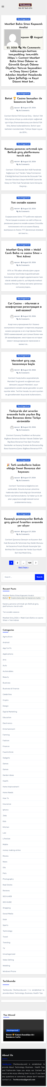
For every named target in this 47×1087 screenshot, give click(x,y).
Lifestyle (6, 839)
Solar (5, 919)
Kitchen (6, 827)
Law (4, 833)
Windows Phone (9, 971)
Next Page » (23, 567)
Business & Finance (11, 689)
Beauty (6, 677)
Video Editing (8, 960)
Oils (4, 868)
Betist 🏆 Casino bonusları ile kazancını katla (22, 598)
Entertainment (9, 729)
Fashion (6, 741)
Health (5, 781)
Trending (6, 943)
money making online (12, 850)
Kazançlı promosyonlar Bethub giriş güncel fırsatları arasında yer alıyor (23, 522)
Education (7, 717)
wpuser (25, 37)
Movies (5, 856)
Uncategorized (23, 19)
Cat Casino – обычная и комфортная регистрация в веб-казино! (23, 307)
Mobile (5, 844)
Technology (7, 931)
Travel (5, 937)
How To (6, 798)
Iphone (5, 810)
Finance (6, 746)
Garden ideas (8, 775)
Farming (6, 735)
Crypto (5, 700)
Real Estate (7, 885)
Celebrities (7, 694)
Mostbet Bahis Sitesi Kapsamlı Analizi (18, 596)
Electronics (7, 723)
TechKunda (6, 1064)
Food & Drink (8, 752)
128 (29, 563)
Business (6, 683)
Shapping (7, 908)
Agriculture (7, 637)
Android (6, 642)
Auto (5, 666)
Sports (5, 925)
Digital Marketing (10, 712)
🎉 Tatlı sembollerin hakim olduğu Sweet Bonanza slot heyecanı (24, 468)
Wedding (6, 966)
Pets (5, 873)
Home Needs (8, 792)
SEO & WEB (7, 896)
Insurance (7, 804)
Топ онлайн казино (23, 203)
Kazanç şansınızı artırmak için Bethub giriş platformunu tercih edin (23, 152)
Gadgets (6, 758)
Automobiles (8, 671)
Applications (8, 654)
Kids (4, 821)
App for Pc (7, 648)
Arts (4, 660)
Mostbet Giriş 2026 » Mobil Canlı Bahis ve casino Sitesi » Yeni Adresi (23, 253)
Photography (8, 879)
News (5, 862)
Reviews (6, 891)
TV (4, 948)
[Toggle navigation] (3, 6)
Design (6, 706)
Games (5, 764)
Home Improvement (11, 787)
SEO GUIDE (7, 902)
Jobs (5, 816)
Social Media (8, 914)
